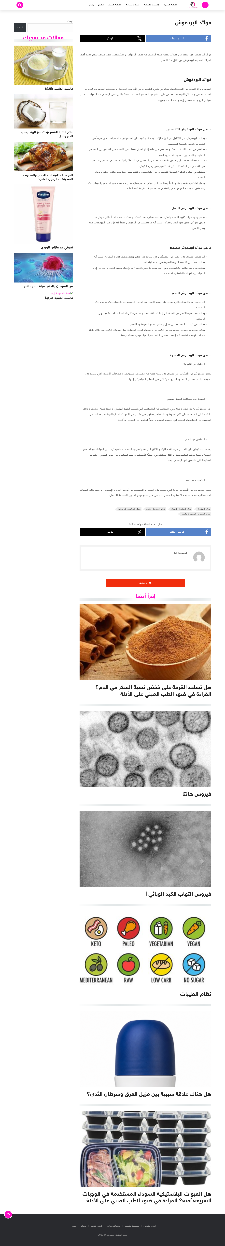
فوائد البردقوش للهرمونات (129, 509)
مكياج (101, 4)
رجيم (91, 4)
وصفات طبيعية (151, 4)
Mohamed (180, 553)
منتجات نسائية (133, 4)
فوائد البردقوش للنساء (155, 509)
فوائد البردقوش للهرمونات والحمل (195, 514)
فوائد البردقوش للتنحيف (181, 509)
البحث (70, 21)
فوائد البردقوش (203, 509)
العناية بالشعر (114, 4)
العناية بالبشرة (170, 4)
